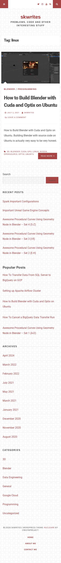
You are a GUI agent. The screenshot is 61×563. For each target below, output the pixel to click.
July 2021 (8, 382)
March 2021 (9, 400)
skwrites (30, 17)
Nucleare (49, 527)
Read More (47, 156)
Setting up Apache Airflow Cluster (22, 290)
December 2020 (12, 418)
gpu (29, 151)
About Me (30, 543)
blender (15, 151)
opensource (11, 154)
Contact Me (30, 549)
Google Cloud (10, 495)
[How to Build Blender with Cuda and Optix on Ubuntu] (30, 67)
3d (8, 151)
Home (30, 537)
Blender (9, 89)
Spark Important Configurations (21, 201)
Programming (27, 89)
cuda (24, 151)
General (7, 486)
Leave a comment (16, 117)
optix (22, 154)
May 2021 (8, 391)
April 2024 (8, 355)
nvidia (43, 151)
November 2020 (12, 427)
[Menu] (4, 4)
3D (4, 459)
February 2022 (11, 373)
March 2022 (9, 364)
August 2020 (10, 436)
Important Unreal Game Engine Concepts (26, 210)
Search (7, 174)
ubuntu (30, 154)
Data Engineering (12, 477)
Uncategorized (11, 513)
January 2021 (11, 409)
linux (36, 151)
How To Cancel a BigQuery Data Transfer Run (29, 317)
